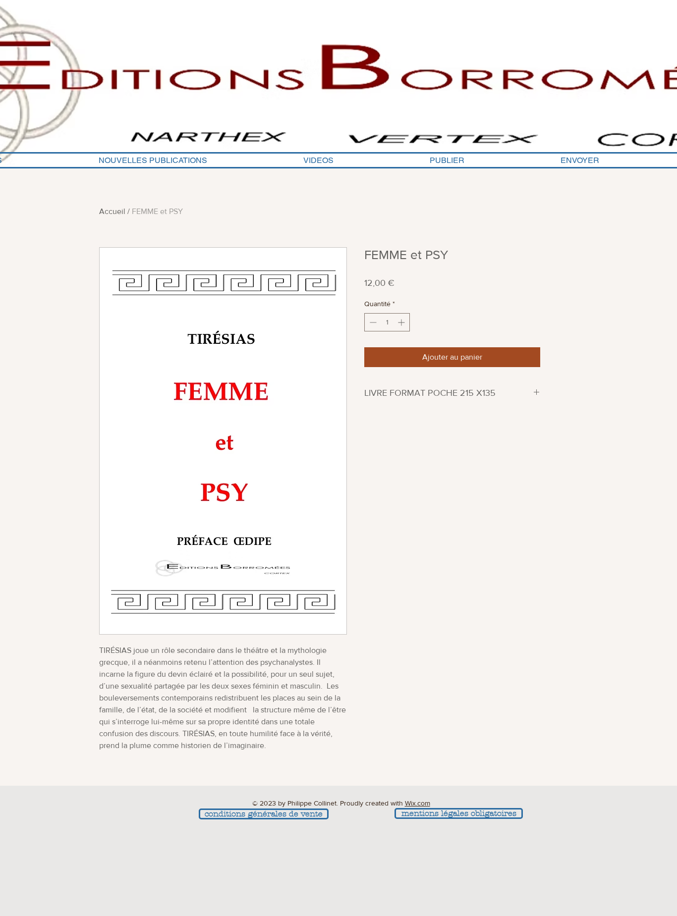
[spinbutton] (387, 322)
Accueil (112, 211)
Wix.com (417, 803)
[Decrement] (372, 322)
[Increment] (402, 322)
